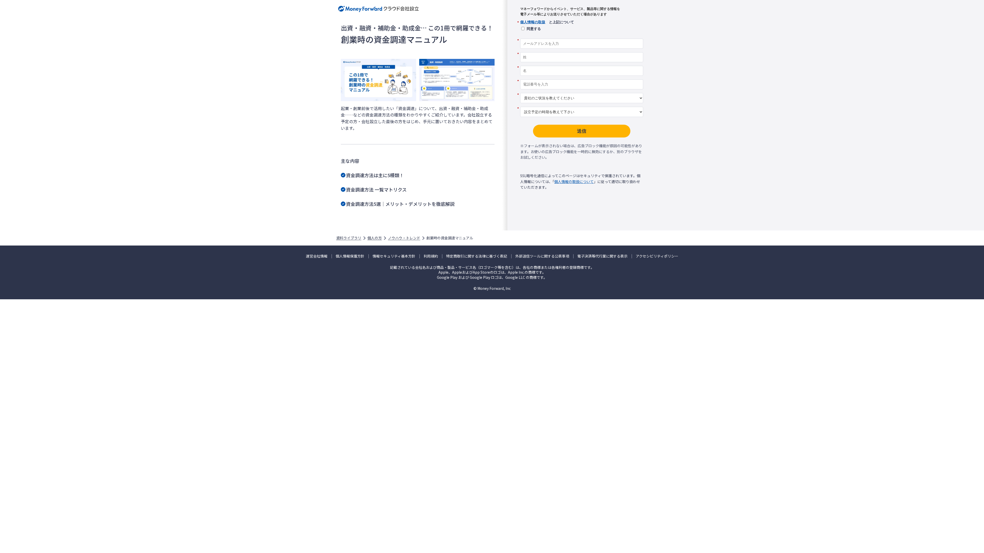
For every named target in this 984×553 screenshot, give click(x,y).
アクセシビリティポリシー (657, 256)
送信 (581, 131)
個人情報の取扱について (574, 181)
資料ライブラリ (348, 237)
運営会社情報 (316, 256)
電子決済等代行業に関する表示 (602, 256)
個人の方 (374, 237)
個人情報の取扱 (532, 22)
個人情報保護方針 (350, 256)
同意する (534, 29)
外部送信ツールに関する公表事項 (542, 256)
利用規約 (431, 256)
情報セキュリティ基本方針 (394, 256)
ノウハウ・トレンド (404, 237)
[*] (581, 36)
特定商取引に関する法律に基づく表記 (476, 256)
